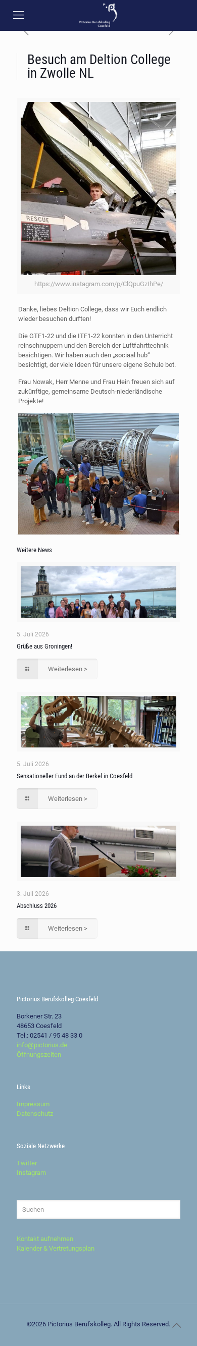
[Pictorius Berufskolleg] (98, 15)
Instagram (31, 1172)
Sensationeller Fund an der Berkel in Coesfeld (74, 776)
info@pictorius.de (42, 1045)
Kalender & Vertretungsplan (55, 1248)
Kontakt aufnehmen (45, 1239)
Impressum (33, 1104)
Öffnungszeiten (39, 1054)
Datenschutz (35, 1113)
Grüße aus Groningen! (44, 646)
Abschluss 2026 (37, 905)
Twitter (27, 1163)
